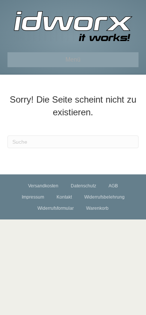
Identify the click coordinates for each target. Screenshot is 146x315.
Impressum (33, 197)
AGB (113, 185)
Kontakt (64, 197)
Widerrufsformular (55, 208)
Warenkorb (97, 208)
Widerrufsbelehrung (104, 197)
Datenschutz (83, 185)
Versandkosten (43, 185)
